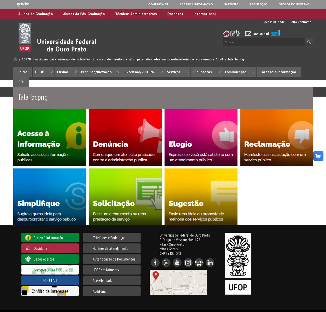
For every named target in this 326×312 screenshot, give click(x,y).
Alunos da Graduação (35, 13)
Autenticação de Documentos (114, 259)
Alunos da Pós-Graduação (84, 13)
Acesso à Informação (279, 72)
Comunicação (235, 72)
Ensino (62, 72)
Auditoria (99, 291)
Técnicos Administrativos (136, 13)
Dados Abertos (44, 259)
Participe (231, 4)
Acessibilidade (274, 22)
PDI (21, 82)
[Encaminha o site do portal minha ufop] (233, 33)
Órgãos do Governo (294, 4)
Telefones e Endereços (109, 237)
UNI (50, 280)
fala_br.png (236, 59)
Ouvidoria (40, 248)
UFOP (39, 72)
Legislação (258, 4)
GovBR (23, 4)
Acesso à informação (196, 4)
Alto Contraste (301, 22)
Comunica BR (158, 4)
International (205, 13)
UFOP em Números (106, 269)
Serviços (173, 72)
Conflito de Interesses (50, 291)
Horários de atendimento (110, 248)
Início (15, 59)
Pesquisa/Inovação (96, 72)
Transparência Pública (50, 269)
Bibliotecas (202, 72)
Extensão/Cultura (139, 72)
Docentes (175, 13)
